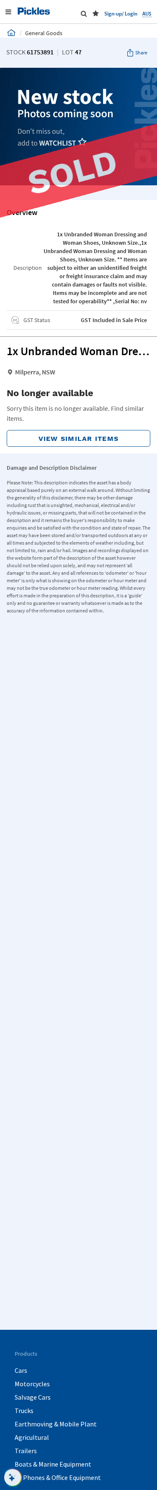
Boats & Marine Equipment (53, 1464)
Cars (21, 1370)
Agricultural (32, 1437)
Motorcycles (32, 1384)
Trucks (24, 1410)
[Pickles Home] (11, 32)
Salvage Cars (33, 1397)
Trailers (26, 1450)
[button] (95, 13)
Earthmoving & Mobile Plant (56, 1424)
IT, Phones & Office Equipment (58, 1477)
